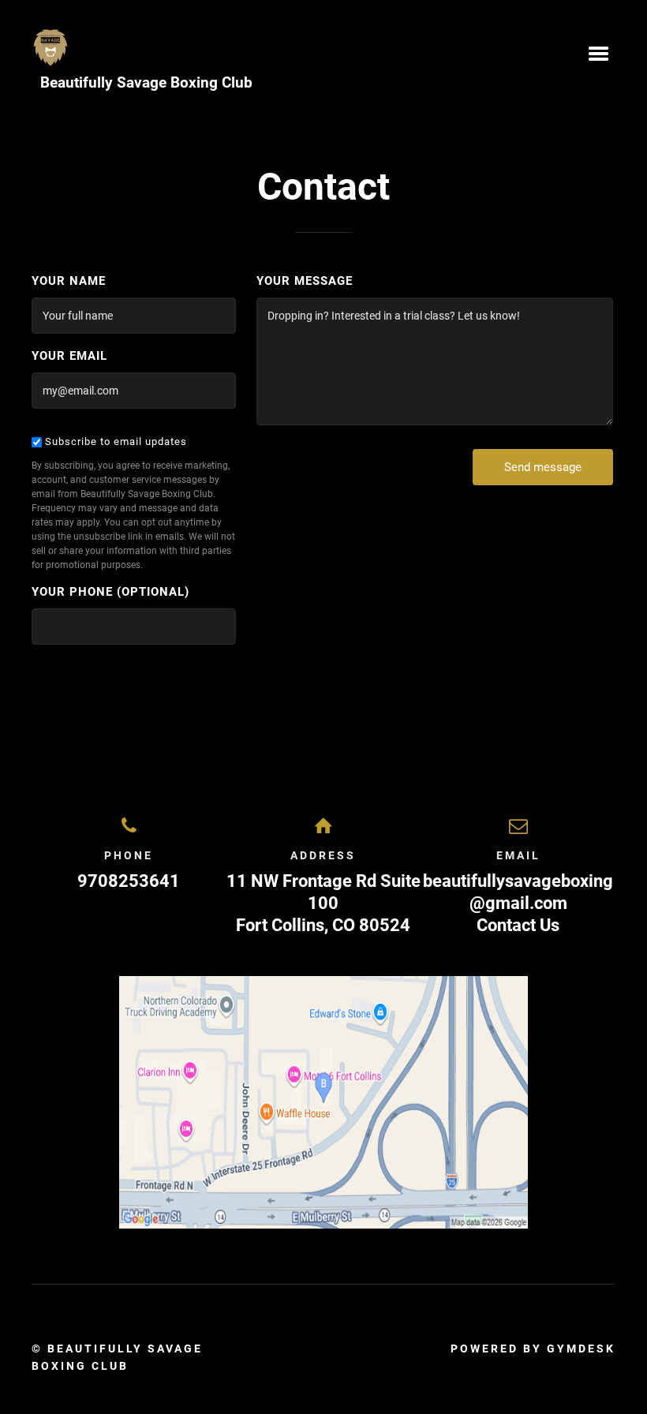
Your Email (69, 356)
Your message (304, 281)
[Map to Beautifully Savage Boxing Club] (323, 1102)
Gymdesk (581, 1348)
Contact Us (518, 925)
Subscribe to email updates (114, 441)
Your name (69, 281)
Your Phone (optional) (110, 592)
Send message (543, 467)
